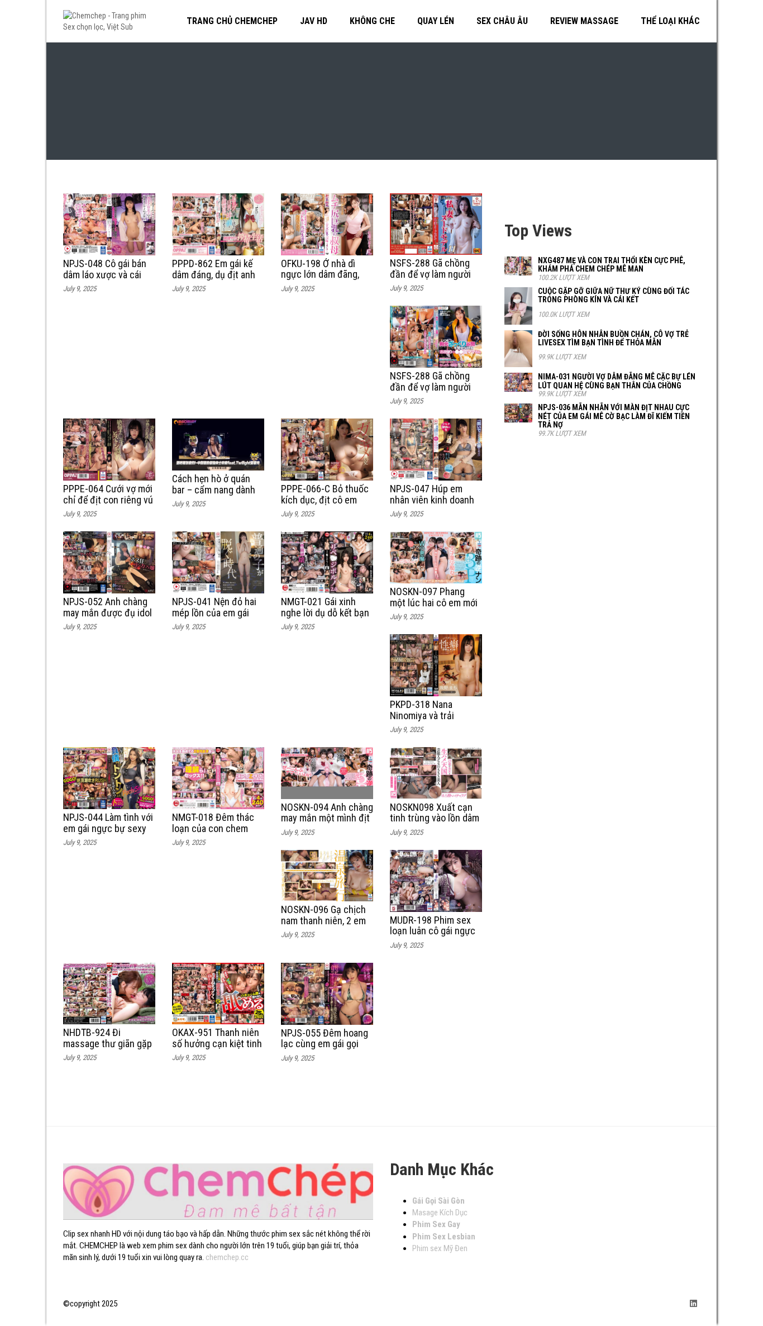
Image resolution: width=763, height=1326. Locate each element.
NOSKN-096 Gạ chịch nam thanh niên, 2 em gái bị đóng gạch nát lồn (323, 926)
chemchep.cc (227, 1257)
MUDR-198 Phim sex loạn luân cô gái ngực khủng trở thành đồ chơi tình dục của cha (433, 936)
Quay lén (435, 21)
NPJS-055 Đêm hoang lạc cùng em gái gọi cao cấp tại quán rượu (325, 1044)
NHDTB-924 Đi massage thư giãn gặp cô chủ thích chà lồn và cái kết (107, 1048)
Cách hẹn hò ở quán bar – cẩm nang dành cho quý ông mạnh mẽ (216, 490)
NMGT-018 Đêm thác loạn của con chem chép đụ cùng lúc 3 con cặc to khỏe (213, 833)
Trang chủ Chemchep (232, 21)
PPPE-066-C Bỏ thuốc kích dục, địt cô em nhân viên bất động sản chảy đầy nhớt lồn (325, 505)
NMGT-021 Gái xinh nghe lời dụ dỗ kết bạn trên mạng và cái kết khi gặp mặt (325, 618)
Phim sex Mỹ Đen (440, 1248)
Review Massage (584, 21)
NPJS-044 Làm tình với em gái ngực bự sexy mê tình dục (108, 828)
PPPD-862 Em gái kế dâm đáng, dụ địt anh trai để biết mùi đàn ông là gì (213, 280)
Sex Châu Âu (502, 21)
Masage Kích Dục (440, 1213)
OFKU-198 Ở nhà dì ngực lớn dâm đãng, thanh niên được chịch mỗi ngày (326, 280)
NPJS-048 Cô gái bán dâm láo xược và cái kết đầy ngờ (104, 275)
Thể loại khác (670, 21)
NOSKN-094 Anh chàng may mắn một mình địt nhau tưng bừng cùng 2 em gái (327, 823)
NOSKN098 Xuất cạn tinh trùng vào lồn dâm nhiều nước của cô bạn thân (435, 823)
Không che (372, 21)
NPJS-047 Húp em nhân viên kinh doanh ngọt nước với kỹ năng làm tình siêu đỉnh (434, 505)
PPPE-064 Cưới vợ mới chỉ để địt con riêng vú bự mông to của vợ (108, 500)
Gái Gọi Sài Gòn (438, 1201)
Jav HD (313, 21)
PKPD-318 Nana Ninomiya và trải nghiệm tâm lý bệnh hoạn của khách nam (431, 720)
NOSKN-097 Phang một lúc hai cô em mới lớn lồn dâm (434, 603)
